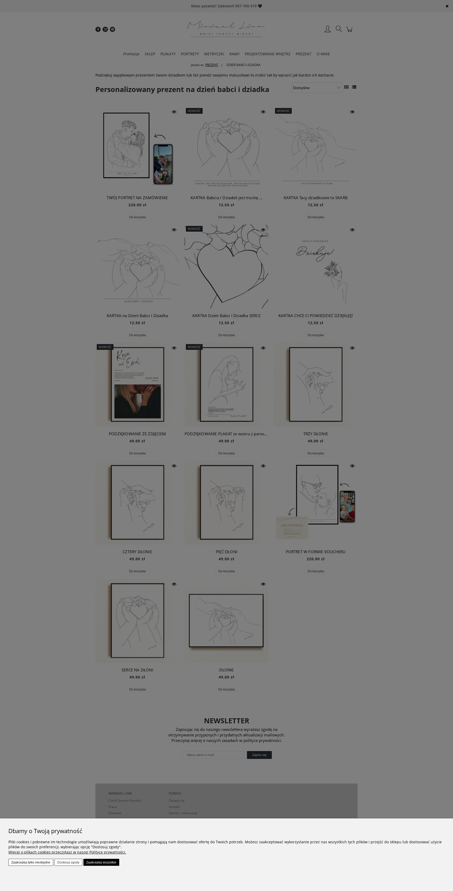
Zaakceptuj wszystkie (101, 862)
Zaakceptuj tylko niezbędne (30, 862)
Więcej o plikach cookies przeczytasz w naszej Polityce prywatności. (67, 852)
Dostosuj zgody (68, 862)
